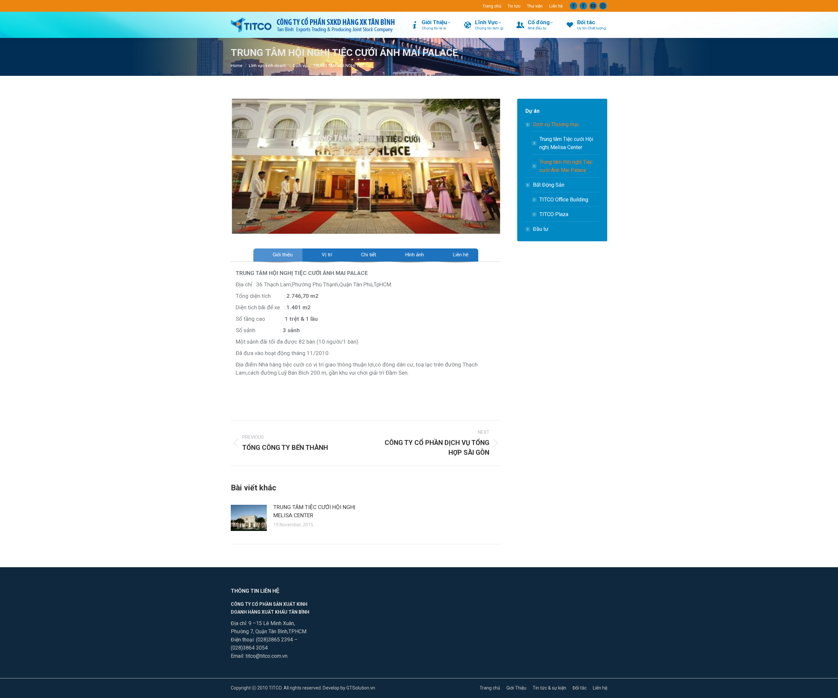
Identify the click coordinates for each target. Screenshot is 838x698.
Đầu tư (540, 229)
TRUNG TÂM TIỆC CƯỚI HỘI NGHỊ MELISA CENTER (314, 511)
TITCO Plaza (553, 214)
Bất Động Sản (548, 185)
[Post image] (249, 518)
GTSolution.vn (360, 687)
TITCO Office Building (563, 199)
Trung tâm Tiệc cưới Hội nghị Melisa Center (566, 143)
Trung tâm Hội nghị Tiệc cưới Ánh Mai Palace (565, 166)
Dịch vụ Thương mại (555, 124)
